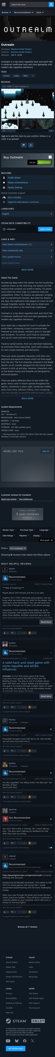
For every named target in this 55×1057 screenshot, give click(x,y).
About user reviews (9, 499)
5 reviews (12, 812)
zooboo (12, 643)
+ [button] (32, 76)
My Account (34, 1008)
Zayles (12, 568)
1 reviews (12, 859)
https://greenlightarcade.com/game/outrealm (22, 875)
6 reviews (24, 722)
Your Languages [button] (16, 548)
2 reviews (24, 766)
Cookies (9, 1008)
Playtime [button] (23, 535)
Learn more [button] (45, 229)
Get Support (34, 1003)
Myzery (12, 719)
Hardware (33, 972)
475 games (13, 766)
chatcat (12, 856)
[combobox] (29, 4)
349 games (13, 722)
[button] (6, 12)
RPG (25, 76)
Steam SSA (10, 967)
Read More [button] (46, 622)
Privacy (9, 993)
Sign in (4, 136)
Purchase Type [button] (26, 530)
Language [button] (43, 530)
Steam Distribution (14, 976)
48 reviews (13, 646)
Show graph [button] (45, 540)
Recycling (33, 976)
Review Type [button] (8, 530)
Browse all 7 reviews (27, 927)
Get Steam (33, 993)
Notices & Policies (14, 1003)
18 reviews (13, 571)
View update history (11, 256)
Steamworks (11, 972)
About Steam (12, 962)
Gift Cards (10, 981)
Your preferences (26, 499)
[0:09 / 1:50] (27, 103)
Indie (16, 76)
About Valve (34, 962)
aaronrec (13, 809)
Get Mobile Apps (15, 1048)
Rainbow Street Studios (21, 49)
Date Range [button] (8, 535)
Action (6, 76)
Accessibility (11, 998)
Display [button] (36, 535)
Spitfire (12, 763)
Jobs (31, 967)
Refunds (9, 1012)
